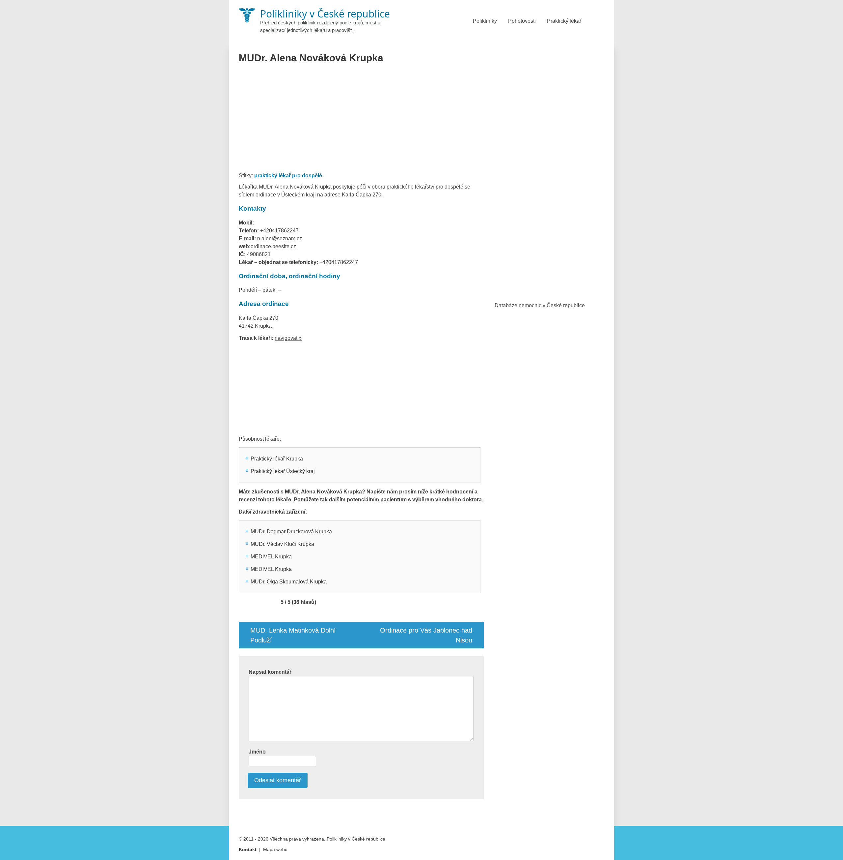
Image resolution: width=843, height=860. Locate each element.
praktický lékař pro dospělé (288, 175)
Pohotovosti (522, 21)
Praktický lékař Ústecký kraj (283, 471)
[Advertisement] (361, 120)
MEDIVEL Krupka (271, 556)
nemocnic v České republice (552, 305)
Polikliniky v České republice (356, 839)
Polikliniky (485, 21)
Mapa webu (275, 849)
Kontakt (248, 849)
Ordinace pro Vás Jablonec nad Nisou (426, 635)
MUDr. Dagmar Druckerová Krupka (291, 531)
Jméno (257, 752)
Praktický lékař (564, 21)
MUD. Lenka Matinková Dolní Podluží (293, 635)
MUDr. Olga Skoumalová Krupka (289, 581)
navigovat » (288, 338)
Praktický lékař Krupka (277, 458)
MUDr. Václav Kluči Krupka (282, 544)
